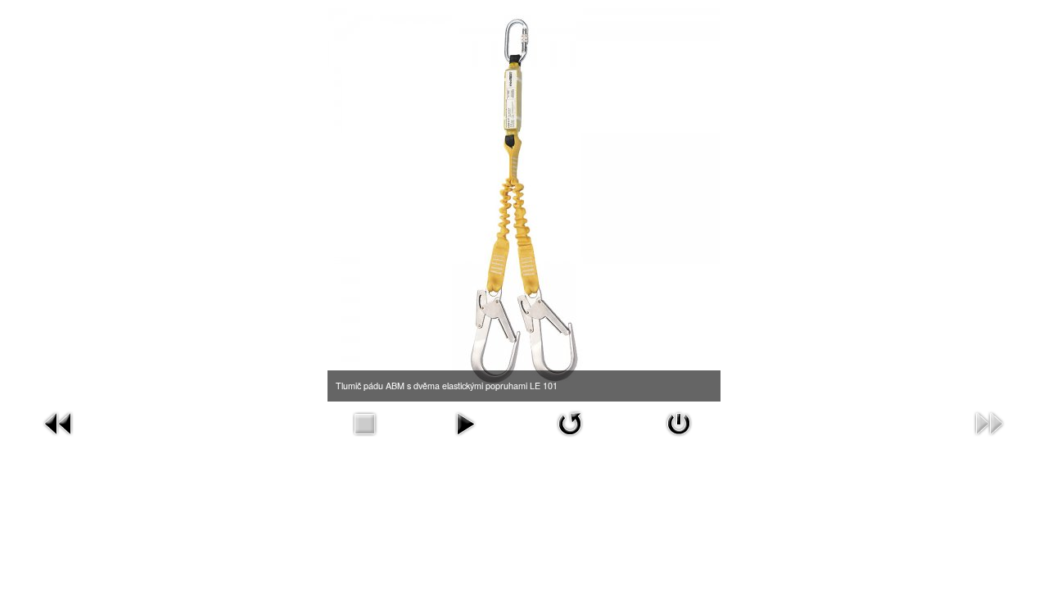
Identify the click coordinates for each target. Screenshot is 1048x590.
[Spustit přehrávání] (465, 421)
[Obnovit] (570, 421)
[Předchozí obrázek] (59, 421)
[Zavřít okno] (678, 421)
